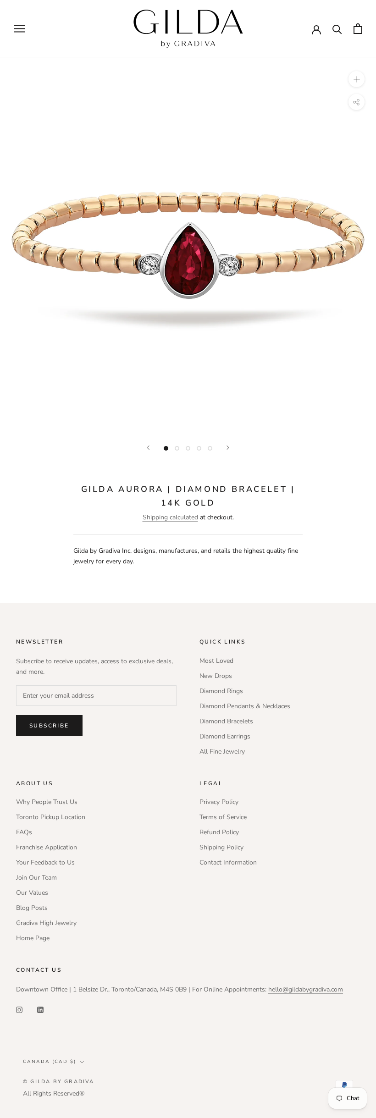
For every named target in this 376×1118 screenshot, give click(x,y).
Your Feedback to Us (45, 862)
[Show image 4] (199, 448)
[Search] (337, 28)
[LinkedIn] (40, 1009)
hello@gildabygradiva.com (305, 989)
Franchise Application (46, 847)
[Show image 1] (166, 448)
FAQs (24, 832)
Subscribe (49, 725)
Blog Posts (32, 907)
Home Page (33, 938)
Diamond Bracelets (226, 721)
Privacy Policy (218, 802)
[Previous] (148, 448)
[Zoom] (356, 79)
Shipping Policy (221, 847)
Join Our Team (36, 877)
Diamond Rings (221, 691)
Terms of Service (223, 817)
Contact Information (228, 862)
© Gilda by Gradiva (58, 1081)
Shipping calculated (170, 517)
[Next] (228, 448)
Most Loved (216, 660)
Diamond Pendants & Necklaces (244, 706)
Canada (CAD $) (49, 1061)
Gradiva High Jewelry (46, 923)
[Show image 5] (210, 448)
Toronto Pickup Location (50, 817)
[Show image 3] (188, 448)
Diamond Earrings (224, 736)
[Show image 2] (177, 448)
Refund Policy (219, 832)
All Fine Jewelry (222, 751)
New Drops (215, 676)
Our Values (32, 892)
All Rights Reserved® (53, 1093)
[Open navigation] (19, 29)
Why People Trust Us (46, 802)
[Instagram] (19, 1009)
